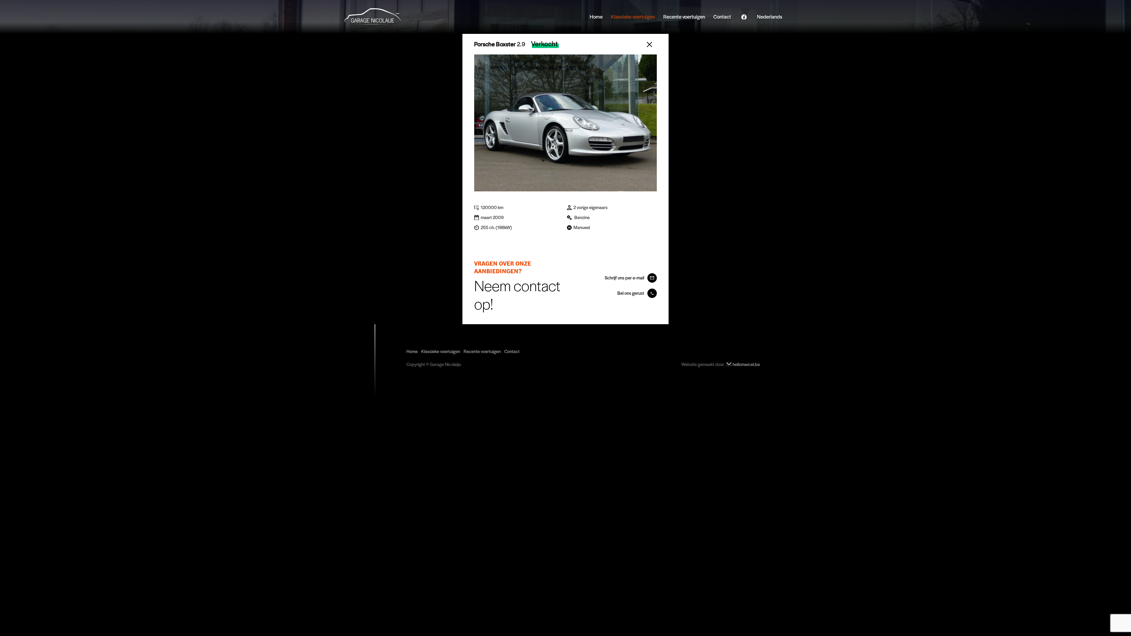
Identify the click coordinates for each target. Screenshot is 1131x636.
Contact (722, 16)
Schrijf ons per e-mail (625, 277)
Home (596, 16)
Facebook (744, 17)
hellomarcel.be (746, 364)
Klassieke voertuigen (633, 16)
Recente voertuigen (684, 16)
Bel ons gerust (631, 293)
